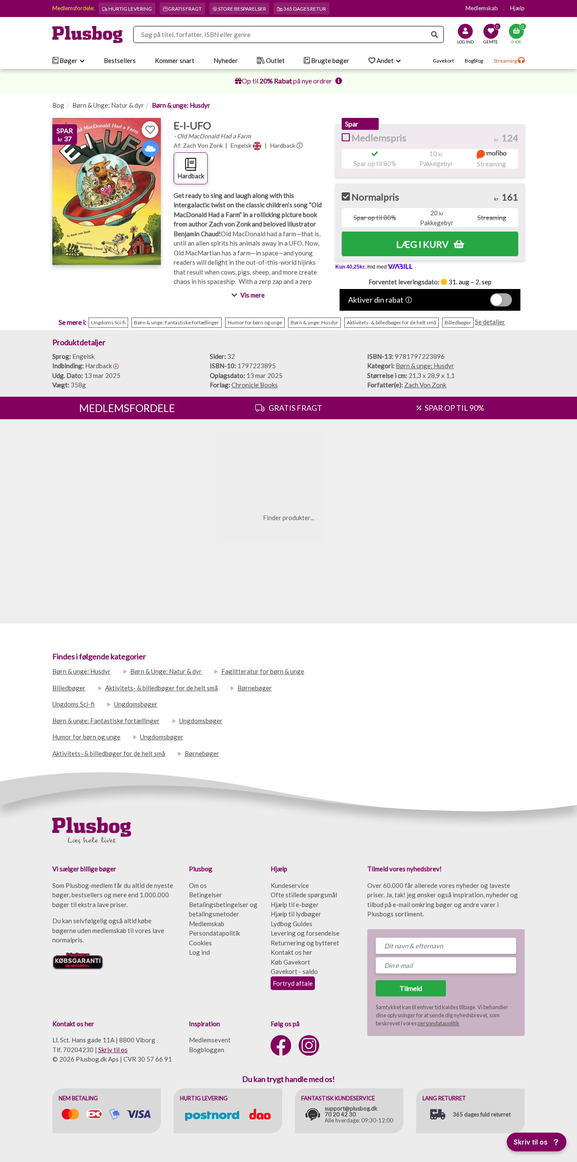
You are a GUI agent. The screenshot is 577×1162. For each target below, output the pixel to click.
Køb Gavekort (290, 962)
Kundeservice (290, 885)
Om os (198, 885)
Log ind (199, 952)
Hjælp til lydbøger (296, 914)
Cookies (200, 943)
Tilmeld (411, 988)
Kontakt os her (291, 952)
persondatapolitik (438, 1023)
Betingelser (205, 895)
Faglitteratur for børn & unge (262, 671)
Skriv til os (113, 1049)
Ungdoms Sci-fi (73, 704)
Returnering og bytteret (305, 943)
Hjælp (517, 8)
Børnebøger (254, 688)
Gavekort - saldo (294, 971)
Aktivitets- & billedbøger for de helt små (161, 688)
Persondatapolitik (214, 933)
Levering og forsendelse (305, 933)
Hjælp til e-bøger (295, 904)
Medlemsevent (210, 1040)
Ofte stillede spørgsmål (304, 895)
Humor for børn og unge (86, 737)
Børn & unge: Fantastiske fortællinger (106, 720)
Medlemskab (482, 8)
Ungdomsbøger (135, 704)
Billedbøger (69, 688)
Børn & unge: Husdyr (181, 105)
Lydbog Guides (291, 923)
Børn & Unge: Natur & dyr (108, 105)
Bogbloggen (206, 1049)
